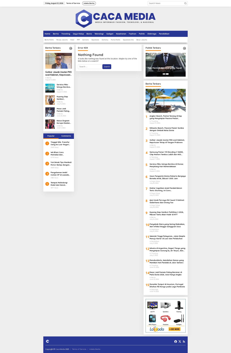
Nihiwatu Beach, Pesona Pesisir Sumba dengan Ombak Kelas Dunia (167, 129)
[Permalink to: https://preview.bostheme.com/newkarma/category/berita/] (70, 48)
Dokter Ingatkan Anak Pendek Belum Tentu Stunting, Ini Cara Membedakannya (166, 189)
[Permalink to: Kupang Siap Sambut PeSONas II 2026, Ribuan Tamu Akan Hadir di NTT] (50, 100)
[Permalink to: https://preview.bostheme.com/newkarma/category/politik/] (184, 48)
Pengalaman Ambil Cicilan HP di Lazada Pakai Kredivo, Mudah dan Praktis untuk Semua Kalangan (60, 173)
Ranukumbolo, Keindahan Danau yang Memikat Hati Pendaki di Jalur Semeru (167, 261)
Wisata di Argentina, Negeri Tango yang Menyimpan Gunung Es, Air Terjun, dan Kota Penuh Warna (167, 249)
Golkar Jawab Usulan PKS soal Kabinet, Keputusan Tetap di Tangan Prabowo (58, 73)
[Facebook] (175, 341)
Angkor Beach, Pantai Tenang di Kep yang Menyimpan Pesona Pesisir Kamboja (166, 117)
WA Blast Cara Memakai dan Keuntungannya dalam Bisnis (61, 153)
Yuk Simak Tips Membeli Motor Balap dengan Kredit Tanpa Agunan (61, 163)
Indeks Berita (94, 349)
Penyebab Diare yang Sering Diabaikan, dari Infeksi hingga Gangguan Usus (167, 225)
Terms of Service (79, 349)
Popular (51, 136)
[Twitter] (180, 341)
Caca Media (60, 349)
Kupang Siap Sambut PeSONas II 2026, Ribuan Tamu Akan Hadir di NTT (64, 97)
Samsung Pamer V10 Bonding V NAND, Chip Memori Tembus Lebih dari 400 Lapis (166, 153)
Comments (66, 136)
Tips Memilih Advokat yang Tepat (165, 68)
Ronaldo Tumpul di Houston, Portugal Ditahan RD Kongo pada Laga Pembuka (167, 285)
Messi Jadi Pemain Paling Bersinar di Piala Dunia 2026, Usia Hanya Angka (64, 110)
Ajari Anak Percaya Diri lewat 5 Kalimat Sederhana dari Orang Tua (167, 201)
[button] (185, 3)
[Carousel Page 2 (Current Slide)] (167, 74)
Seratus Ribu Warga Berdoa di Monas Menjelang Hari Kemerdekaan (63, 85)
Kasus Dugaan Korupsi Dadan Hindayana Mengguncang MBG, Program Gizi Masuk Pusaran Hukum (64, 122)
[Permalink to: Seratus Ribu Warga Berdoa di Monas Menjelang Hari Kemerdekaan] (50, 88)
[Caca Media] (115, 18)
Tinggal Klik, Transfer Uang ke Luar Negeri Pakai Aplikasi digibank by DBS (61, 143)
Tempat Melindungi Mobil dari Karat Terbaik (59, 184)
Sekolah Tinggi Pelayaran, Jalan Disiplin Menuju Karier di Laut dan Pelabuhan (167, 237)
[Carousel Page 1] (164, 74)
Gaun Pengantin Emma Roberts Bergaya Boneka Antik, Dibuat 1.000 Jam (168, 177)
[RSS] (184, 341)
